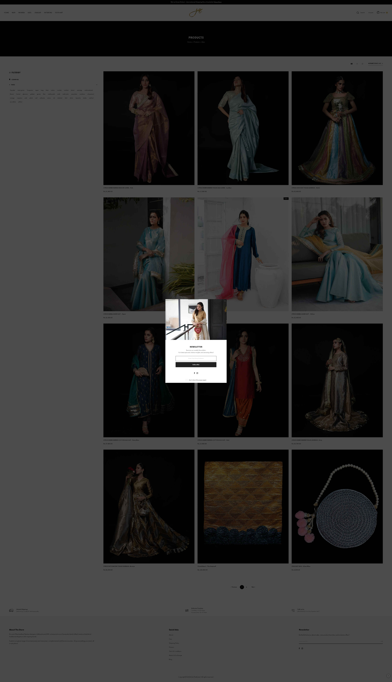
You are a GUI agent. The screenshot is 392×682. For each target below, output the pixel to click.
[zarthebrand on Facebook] (194, 373)
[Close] (225, 301)
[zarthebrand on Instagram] (197, 373)
